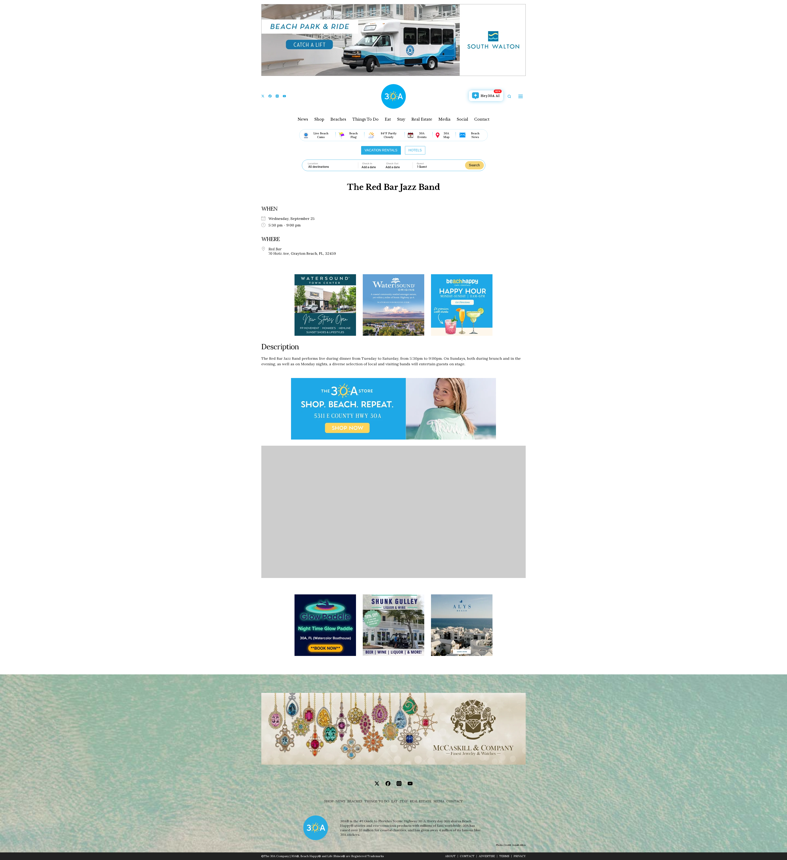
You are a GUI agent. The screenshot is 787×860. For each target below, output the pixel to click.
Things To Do (365, 119)
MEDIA (438, 801)
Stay (401, 119)
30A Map (446, 135)
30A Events (421, 135)
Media (444, 119)
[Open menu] (520, 96)
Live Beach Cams (320, 135)
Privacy (520, 856)
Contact (481, 119)
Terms (504, 856)
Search (474, 165)
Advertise (487, 856)
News (303, 119)
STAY (404, 801)
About (450, 856)
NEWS (340, 801)
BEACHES (354, 801)
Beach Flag (353, 135)
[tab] (381, 150)
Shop (319, 119)
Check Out (392, 163)
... (373, 167)
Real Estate (421, 119)
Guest (420, 163)
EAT (394, 801)
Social (462, 119)
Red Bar (275, 249)
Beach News (475, 135)
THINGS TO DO (376, 801)
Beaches (338, 119)
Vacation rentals (381, 150)
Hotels (415, 150)
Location (313, 163)
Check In (367, 163)
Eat (388, 119)
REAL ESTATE (420, 801)
